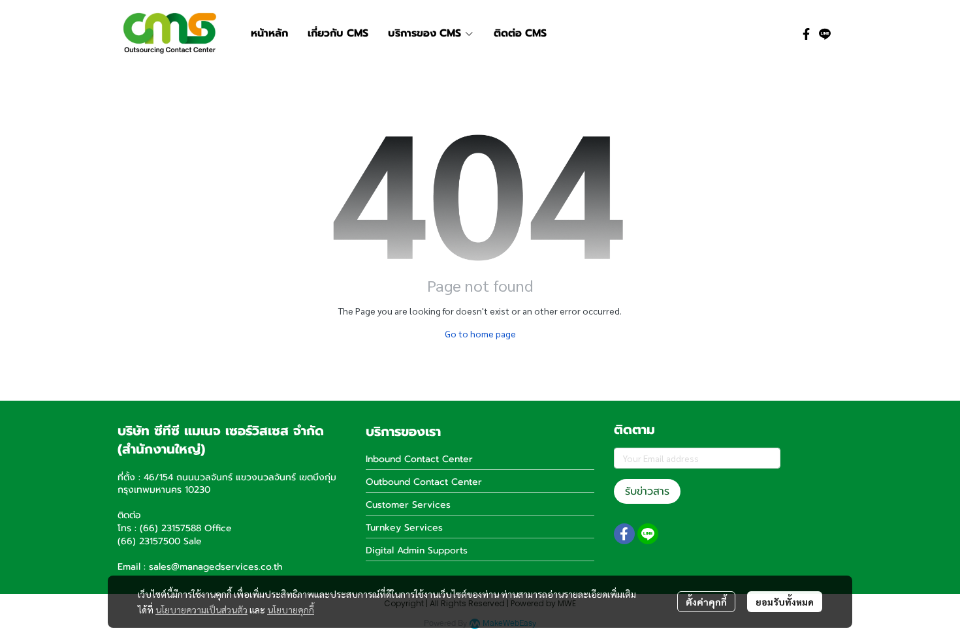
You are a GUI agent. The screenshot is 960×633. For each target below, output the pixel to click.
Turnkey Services (404, 527)
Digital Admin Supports (417, 550)
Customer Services (408, 505)
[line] (825, 33)
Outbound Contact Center (424, 482)
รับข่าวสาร (647, 491)
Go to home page (480, 333)
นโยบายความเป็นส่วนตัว (201, 609)
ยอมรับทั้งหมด (785, 602)
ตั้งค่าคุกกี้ (706, 602)
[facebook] (806, 33)
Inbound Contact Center (419, 459)
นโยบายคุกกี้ (290, 609)
